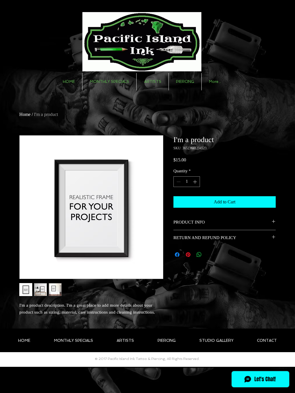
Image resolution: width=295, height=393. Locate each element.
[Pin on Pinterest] (188, 254)
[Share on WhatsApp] (199, 254)
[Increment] (195, 182)
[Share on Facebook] (177, 254)
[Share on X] (210, 254)
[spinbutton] (186, 182)
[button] (153, 81)
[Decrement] (177, 182)
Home (25, 114)
